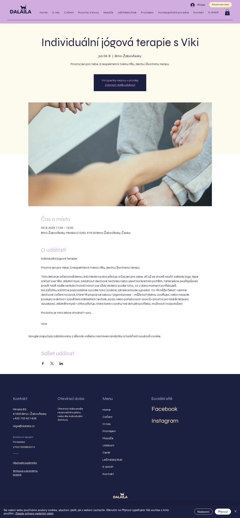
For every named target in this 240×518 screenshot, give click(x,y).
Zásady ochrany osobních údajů (34, 513)
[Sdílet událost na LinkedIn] (61, 363)
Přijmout (223, 511)
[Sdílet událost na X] (52, 363)
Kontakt (20, 398)
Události (108, 445)
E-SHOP (108, 466)
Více (44, 323)
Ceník (106, 452)
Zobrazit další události (120, 84)
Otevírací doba (71, 398)
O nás (107, 424)
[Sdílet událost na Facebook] (43, 363)
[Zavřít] (235, 511)
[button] (69, 12)
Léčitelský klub (112, 459)
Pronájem (109, 431)
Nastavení (203, 511)
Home (107, 409)
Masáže (108, 438)
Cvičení (107, 416)
